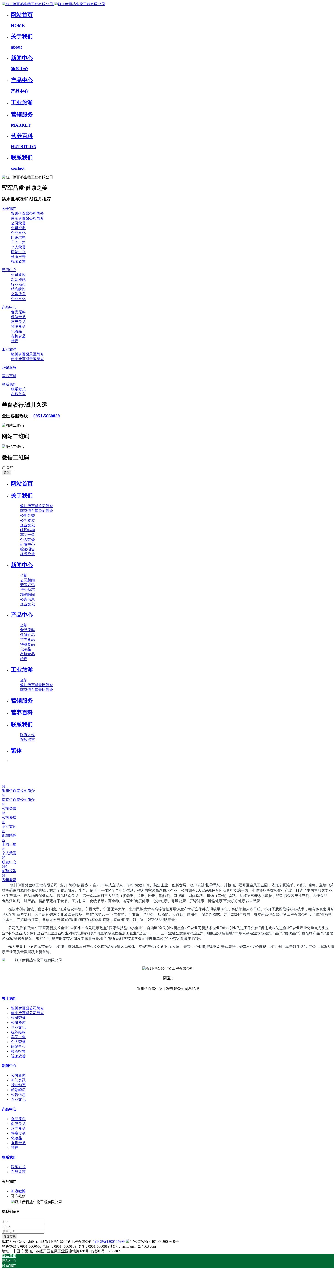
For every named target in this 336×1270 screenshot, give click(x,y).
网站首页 (22, 484)
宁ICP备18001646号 (109, 1241)
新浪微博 (18, 1191)
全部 (23, 575)
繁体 (7, 472)
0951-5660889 (46, 416)
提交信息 (10, 1236)
